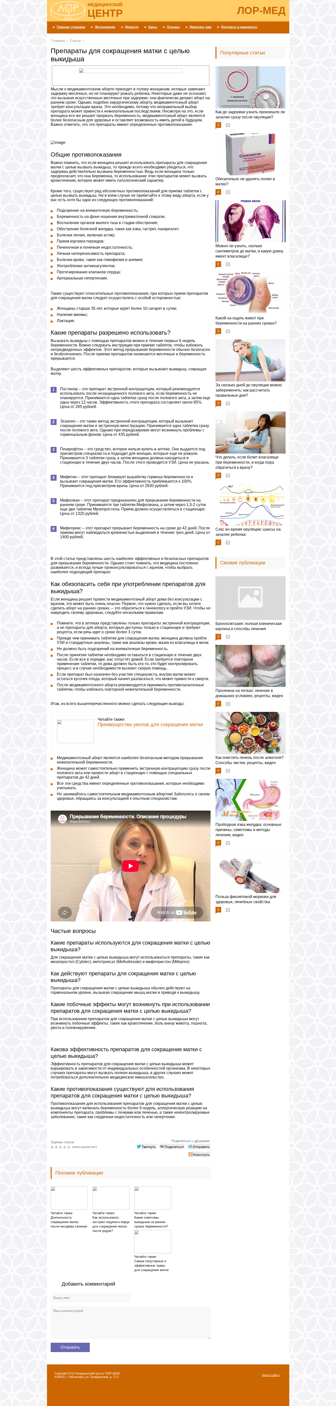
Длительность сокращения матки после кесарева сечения (69, 1222)
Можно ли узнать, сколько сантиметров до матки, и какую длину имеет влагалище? (249, 251)
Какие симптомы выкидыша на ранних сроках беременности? (151, 1222)
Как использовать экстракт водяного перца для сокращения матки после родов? (110, 1224)
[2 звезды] (57, 1147)
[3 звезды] (61, 1147)
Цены (152, 27)
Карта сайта (270, 1375)
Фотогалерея (105, 27)
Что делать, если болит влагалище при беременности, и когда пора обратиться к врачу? (247, 462)
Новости (131, 27)
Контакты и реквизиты (239, 27)
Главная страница (71, 27)
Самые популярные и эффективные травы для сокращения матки (151, 1265)
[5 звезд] (69, 1147)
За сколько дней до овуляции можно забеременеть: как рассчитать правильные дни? (248, 390)
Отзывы (173, 27)
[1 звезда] (53, 1147)
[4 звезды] (65, 1147)
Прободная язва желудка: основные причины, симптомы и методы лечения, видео (248, 829)
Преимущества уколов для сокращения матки (150, 724)
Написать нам (201, 27)
